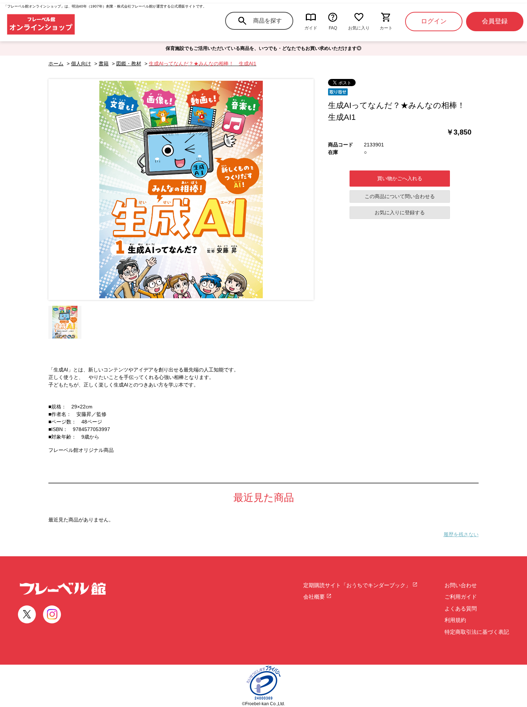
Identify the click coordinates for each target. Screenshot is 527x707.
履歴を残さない (461, 534)
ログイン (434, 21)
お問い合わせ (461, 585)
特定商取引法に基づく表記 (477, 632)
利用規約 (455, 620)
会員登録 (495, 21)
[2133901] (64, 322)
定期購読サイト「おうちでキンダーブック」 (357, 585)
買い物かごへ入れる (399, 178)
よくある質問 (461, 608)
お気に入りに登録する (400, 212)
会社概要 (314, 597)
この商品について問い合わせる (400, 196)
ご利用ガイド (461, 597)
